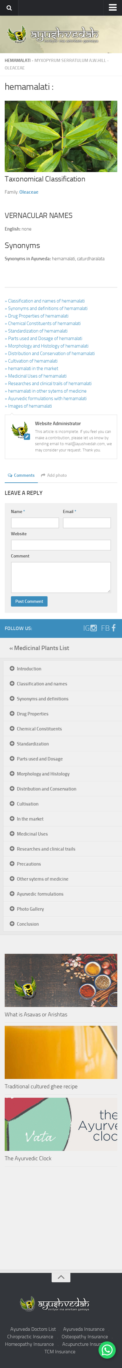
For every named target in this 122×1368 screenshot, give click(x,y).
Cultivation (27, 804)
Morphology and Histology (43, 774)
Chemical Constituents (39, 729)
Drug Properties (32, 714)
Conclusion (28, 924)
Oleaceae (15, 68)
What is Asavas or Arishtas (36, 1014)
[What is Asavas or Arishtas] (61, 980)
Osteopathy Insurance (85, 1337)
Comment (20, 556)
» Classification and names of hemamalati (45, 301)
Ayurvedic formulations (40, 894)
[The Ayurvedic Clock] (61, 1124)
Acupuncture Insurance (86, 1344)
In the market (30, 819)
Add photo (57, 475)
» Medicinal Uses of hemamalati (36, 376)
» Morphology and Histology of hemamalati (47, 346)
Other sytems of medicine (43, 879)
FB (105, 628)
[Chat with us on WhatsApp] (107, 1350)
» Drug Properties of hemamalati (37, 316)
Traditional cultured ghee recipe (41, 1086)
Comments (24, 475)
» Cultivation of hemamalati (31, 361)
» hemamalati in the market (31, 368)
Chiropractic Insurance (30, 1337)
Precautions (29, 864)
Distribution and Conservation (46, 789)
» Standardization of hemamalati (36, 331)
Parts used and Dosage (40, 759)
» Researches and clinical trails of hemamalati (48, 383)
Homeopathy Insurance (29, 1344)
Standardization (33, 744)
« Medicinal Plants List (39, 648)
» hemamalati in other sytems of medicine (46, 391)
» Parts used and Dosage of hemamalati (43, 338)
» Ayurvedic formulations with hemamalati (46, 398)
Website (19, 534)
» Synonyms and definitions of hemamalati (46, 308)
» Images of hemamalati (28, 406)
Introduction (29, 669)
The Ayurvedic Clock (28, 1158)
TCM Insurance (59, 1352)
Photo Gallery (30, 909)
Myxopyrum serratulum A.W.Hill (70, 60)
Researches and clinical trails (46, 849)
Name (18, 511)
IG (86, 628)
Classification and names (42, 684)
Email (69, 511)
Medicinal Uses (32, 834)
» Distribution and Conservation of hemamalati (50, 353)
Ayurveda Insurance (83, 1329)
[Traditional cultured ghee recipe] (61, 1052)
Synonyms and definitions (43, 699)
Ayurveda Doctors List (33, 1329)
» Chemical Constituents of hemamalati (43, 323)
